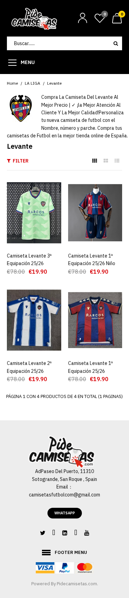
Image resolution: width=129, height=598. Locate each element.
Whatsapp (64, 513)
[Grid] (94, 161)
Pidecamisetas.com (77, 584)
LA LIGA (32, 83)
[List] (117, 161)
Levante (54, 83)
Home (12, 83)
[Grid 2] (106, 161)
